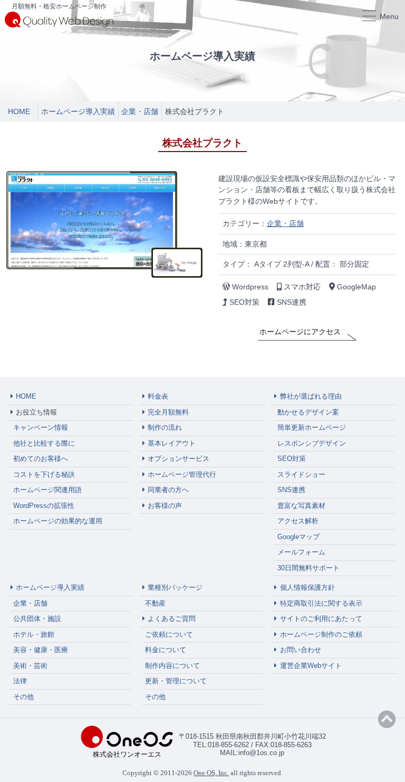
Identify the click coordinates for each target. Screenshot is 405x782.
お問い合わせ (300, 650)
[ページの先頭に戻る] (386, 720)
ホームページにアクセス (300, 331)
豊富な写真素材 (301, 506)
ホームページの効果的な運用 (57, 521)
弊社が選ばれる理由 (311, 396)
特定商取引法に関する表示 (321, 603)
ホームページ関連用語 (47, 490)
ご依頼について (169, 634)
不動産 (155, 603)
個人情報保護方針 (307, 587)
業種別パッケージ (175, 587)
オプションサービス (178, 459)
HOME (26, 396)
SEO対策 (291, 459)
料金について (165, 650)
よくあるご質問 (172, 619)
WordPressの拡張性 (43, 506)
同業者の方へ (168, 490)
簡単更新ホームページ (311, 427)
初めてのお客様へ (40, 459)
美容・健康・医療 (40, 650)
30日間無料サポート (308, 568)
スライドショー (301, 474)
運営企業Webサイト (311, 666)
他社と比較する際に (44, 443)
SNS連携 (291, 490)
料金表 (158, 396)
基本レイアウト (172, 443)
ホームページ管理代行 (182, 474)
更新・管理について (176, 681)
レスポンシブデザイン (311, 443)
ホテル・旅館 (33, 634)
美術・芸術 (30, 666)
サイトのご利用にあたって (321, 619)
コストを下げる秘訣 (44, 474)
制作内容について (172, 666)
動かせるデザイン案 (308, 412)
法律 (20, 681)
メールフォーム (301, 552)
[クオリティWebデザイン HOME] (59, 19)
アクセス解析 (298, 521)
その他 (23, 697)
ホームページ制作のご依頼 (321, 634)
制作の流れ (165, 427)
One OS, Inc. (211, 773)
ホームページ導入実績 (50, 587)
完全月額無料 (168, 412)
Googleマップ (298, 537)
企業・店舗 (285, 223)
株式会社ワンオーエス (127, 754)
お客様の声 (165, 506)
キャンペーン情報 (40, 427)
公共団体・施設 (37, 619)
